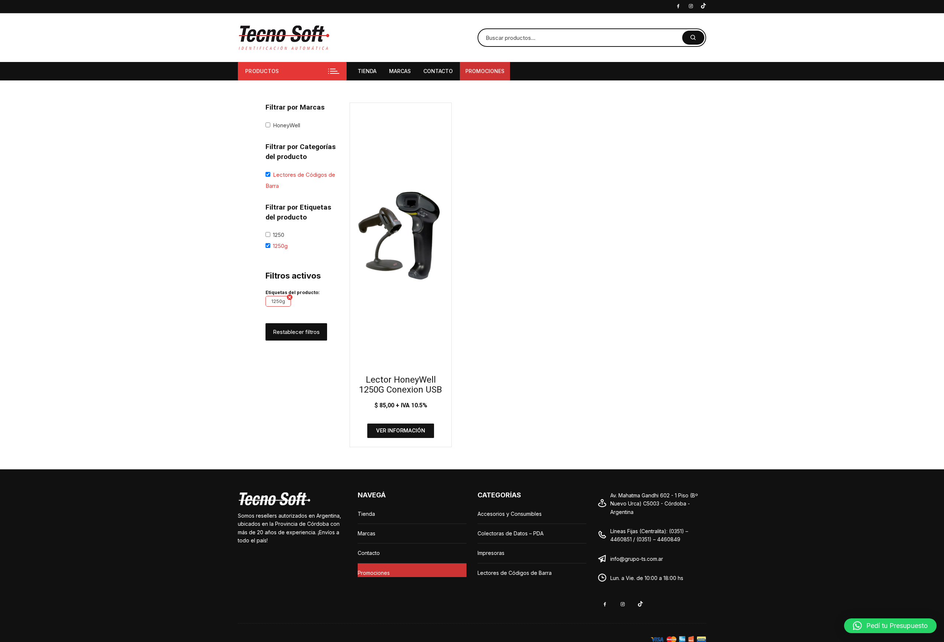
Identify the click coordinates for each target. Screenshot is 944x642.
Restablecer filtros (296, 331)
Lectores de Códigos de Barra (515, 573)
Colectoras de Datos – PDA (511, 533)
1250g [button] (280, 245)
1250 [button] (278, 234)
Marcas (400, 71)
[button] (890, 625)
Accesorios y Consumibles (510, 514)
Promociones (484, 71)
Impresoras (491, 553)
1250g (278, 301)
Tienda (367, 71)
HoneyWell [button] (286, 125)
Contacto (438, 71)
